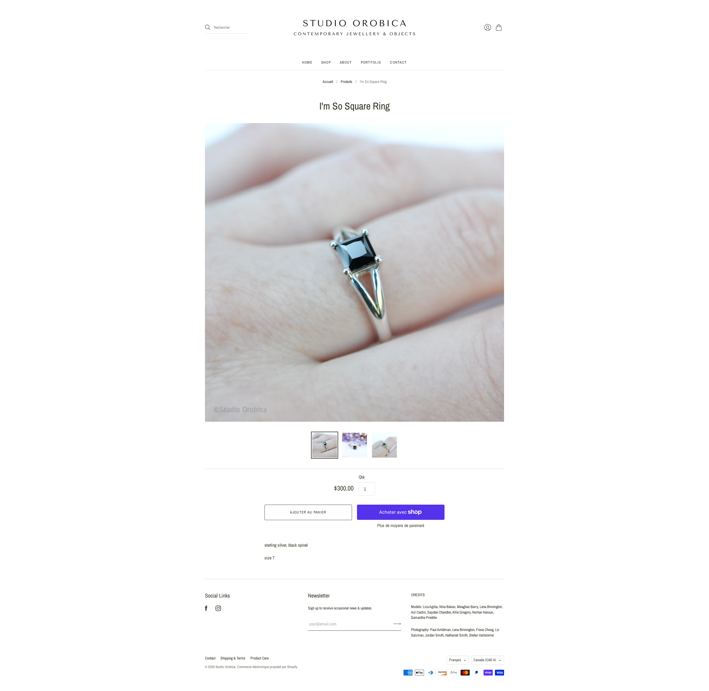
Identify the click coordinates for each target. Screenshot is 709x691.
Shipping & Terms (232, 658)
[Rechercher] (207, 27)
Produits (346, 81)
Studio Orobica (225, 666)
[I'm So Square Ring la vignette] (324, 445)
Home (307, 62)
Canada (485, 660)
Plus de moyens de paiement (400, 525)
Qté (361, 477)
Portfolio (371, 62)
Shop (326, 62)
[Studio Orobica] (354, 27)
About (346, 62)
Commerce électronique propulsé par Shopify (267, 666)
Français (455, 660)
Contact (398, 62)
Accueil (328, 81)
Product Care (259, 658)
